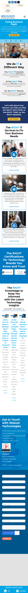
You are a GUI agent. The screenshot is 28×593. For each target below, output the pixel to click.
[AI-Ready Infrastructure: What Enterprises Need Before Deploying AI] (22, 316)
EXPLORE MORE (14, 35)
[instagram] (9, 2)
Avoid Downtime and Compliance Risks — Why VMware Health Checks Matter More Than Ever (16, 333)
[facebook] (15, 2)
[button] (3, 272)
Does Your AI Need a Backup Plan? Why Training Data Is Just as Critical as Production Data (7, 333)
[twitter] (18, 2)
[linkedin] (12, 2)
